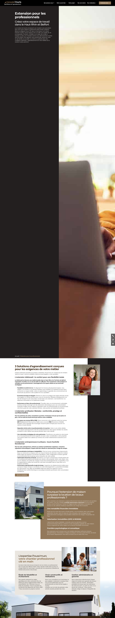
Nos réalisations (91, 3)
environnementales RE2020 (55, 523)
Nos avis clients (82, 3)
